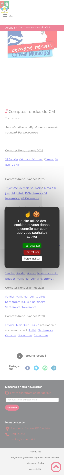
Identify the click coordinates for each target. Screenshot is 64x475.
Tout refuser (32, 252)
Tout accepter (32, 245)
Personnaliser (32, 258)
